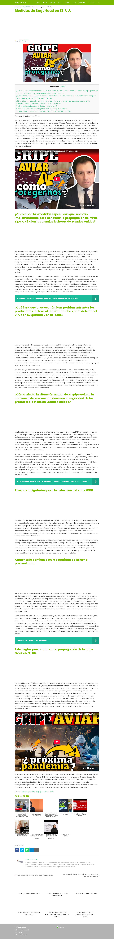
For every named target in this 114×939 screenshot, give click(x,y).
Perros (45, 2)
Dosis (67, 2)
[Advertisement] (57, 25)
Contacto (91, 2)
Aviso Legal (18, 932)
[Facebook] (17, 850)
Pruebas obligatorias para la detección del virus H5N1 (37, 106)
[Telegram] (31, 850)
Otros (74, 2)
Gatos (60, 2)
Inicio (38, 2)
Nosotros (82, 2)
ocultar (62, 87)
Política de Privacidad (22, 930)
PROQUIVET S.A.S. (24, 40)
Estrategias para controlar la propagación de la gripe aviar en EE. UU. (44, 111)
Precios (52, 2)
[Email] (36, 850)
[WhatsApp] (27, 850)
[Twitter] (22, 850)
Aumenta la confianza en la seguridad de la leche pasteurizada (41, 109)
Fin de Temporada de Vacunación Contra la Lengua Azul (34, 875)
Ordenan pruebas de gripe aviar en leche (37, 791)
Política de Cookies (21, 935)
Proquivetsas (20, 2)
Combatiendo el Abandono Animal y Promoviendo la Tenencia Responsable (80, 875)
